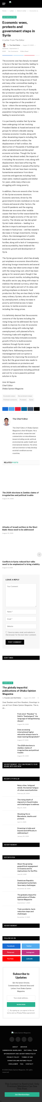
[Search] (39, 3)
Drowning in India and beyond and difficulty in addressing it (27, 830)
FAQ (21, 1064)
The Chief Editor (14, 45)
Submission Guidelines (12, 1050)
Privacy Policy (22, 1013)
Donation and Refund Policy (20, 1060)
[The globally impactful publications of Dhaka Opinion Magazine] (21, 673)
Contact (29, 1064)
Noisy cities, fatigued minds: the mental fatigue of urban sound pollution (27, 788)
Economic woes (9, 396)
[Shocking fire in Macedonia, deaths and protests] (8, 817)
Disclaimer (13, 1064)
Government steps (25, 396)
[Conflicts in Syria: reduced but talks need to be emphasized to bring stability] (21, 548)
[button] (21, 1101)
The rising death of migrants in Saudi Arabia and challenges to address (28, 802)
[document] (21, 1090)
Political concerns (10, 400)
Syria (31, 400)
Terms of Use (27, 1057)
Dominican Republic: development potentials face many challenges (27, 883)
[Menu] (3, 3)
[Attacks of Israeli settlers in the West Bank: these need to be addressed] (21, 513)
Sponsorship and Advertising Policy (20, 1054)
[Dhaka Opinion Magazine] (21, 4)
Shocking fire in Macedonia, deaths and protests (26, 816)
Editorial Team (30, 1050)
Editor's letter (9, 17)
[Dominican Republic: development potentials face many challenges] (8, 883)
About (15, 1047)
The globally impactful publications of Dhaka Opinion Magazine (19, 690)
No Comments (13, 51)
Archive (23, 1047)
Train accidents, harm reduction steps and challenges (26, 911)
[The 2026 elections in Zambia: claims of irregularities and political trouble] (21, 479)
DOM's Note (7, 683)
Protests (23, 400)
